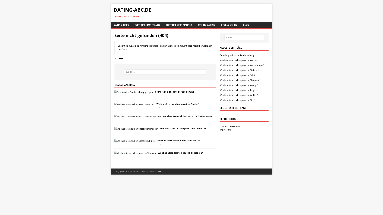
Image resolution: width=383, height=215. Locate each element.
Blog (246, 24)
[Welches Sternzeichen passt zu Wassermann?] (137, 116)
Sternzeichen (229, 24)
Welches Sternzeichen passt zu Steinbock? (183, 128)
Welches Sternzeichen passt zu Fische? (177, 104)
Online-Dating (206, 24)
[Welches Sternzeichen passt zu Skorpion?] (135, 153)
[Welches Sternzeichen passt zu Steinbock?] (136, 128)
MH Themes (156, 171)
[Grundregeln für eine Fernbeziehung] (133, 92)
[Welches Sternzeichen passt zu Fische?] (134, 104)
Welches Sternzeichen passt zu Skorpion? (180, 152)
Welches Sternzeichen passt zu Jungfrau (239, 90)
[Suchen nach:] (165, 72)
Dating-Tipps (121, 24)
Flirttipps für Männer (179, 24)
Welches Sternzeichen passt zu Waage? (239, 85)
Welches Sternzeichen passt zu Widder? (239, 95)
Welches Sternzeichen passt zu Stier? (237, 100)
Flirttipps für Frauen (147, 24)
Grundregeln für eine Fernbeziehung (174, 91)
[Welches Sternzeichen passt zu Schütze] (134, 140)
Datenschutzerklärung (230, 126)
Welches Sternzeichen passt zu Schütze (178, 140)
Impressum (225, 129)
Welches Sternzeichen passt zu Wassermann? (188, 116)
